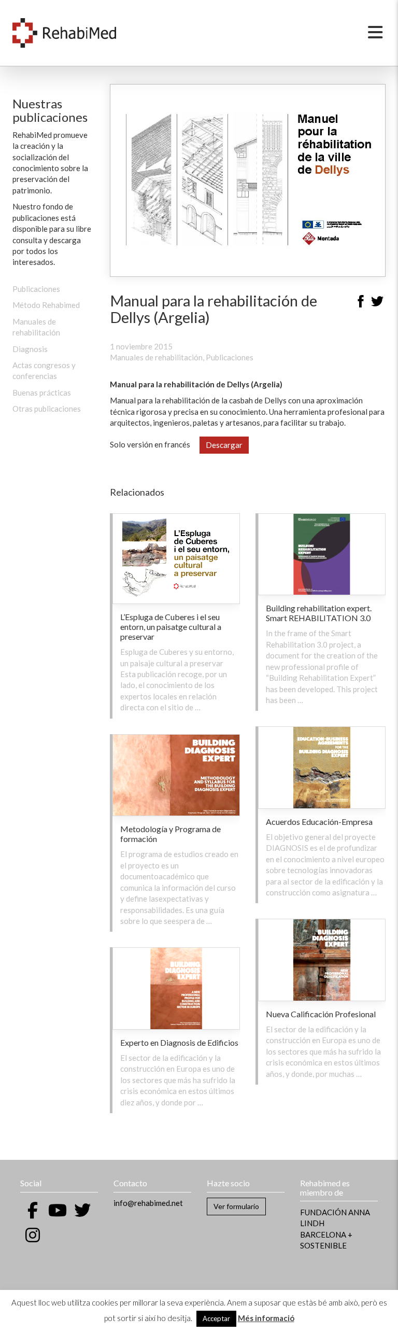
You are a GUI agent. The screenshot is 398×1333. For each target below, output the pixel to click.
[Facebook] (360, 303)
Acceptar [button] (216, 1318)
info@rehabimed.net (148, 1203)
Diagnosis (30, 349)
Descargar (224, 445)
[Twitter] (377, 303)
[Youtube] (57, 1210)
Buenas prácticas (41, 392)
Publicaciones (36, 288)
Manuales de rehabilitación (156, 357)
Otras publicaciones (46, 408)
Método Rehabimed (46, 305)
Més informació (266, 1318)
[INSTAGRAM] (32, 1235)
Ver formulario (236, 1206)
